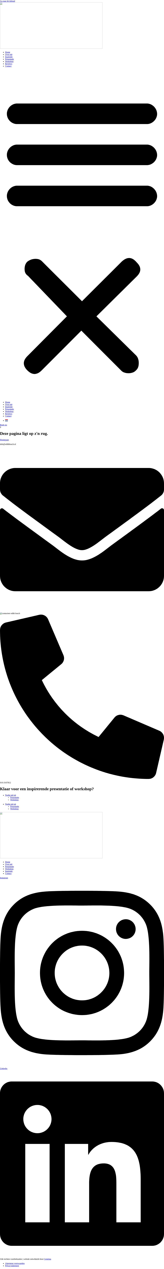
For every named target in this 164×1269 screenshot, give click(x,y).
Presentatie (9, 59)
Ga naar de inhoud (7, 1)
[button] (82, 234)
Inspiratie (9, 57)
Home (7, 52)
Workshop (9, 61)
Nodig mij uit (10, 795)
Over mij (8, 54)
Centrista (47, 1259)
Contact (8, 66)
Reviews (8, 64)
